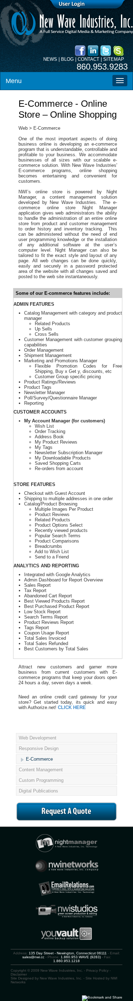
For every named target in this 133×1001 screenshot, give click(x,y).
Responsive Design (39, 748)
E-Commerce (39, 759)
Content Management (41, 769)
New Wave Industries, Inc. (61, 978)
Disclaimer (19, 974)
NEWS (50, 59)
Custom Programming (41, 780)
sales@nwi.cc (33, 957)
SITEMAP (113, 59)
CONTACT (88, 59)
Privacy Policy (97, 970)
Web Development (37, 737)
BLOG (67, 59)
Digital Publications (38, 791)
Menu (14, 80)
